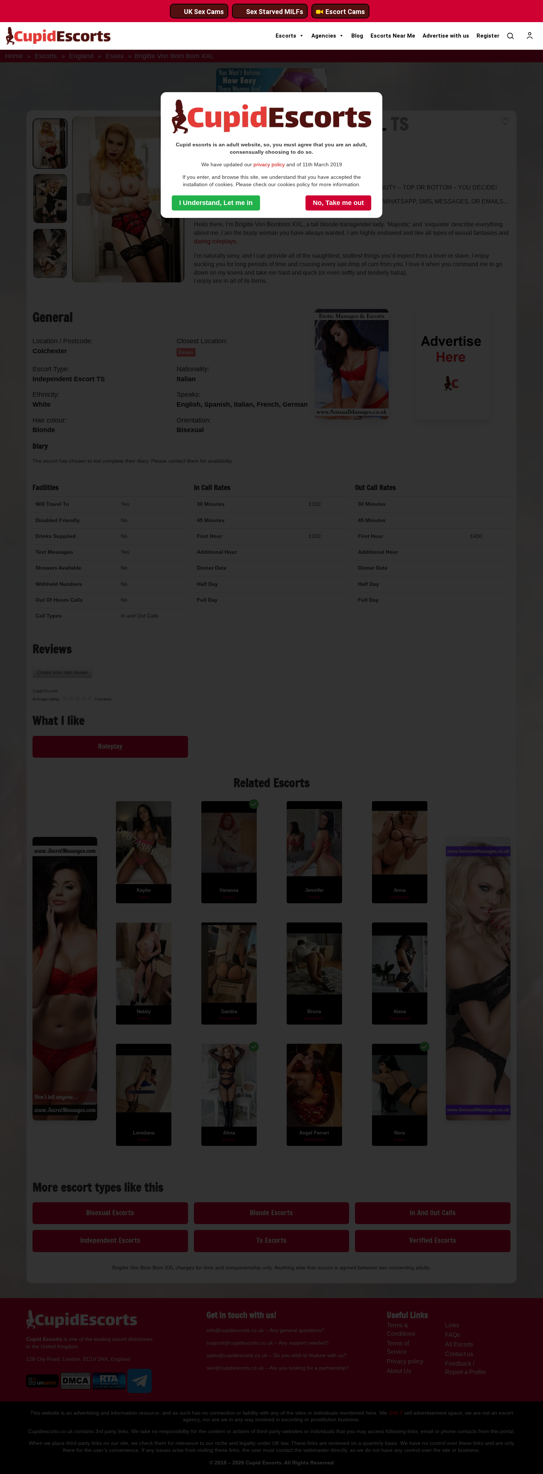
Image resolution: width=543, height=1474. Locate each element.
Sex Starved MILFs (274, 11)
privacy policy (269, 164)
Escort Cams (345, 11)
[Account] (529, 35)
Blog (357, 35)
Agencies (323, 35)
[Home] (58, 35)
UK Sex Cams (204, 11)
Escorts (286, 35)
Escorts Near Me (392, 35)
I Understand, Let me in (216, 202)
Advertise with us (446, 35)
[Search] (510, 35)
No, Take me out (338, 202)
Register (488, 35)
